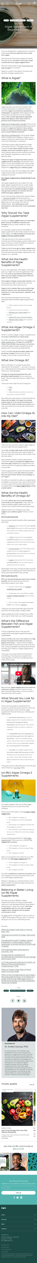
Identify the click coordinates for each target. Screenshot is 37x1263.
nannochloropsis (9, 198)
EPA (10, 389)
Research (12, 526)
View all (31, 1084)
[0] (33, 4)
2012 (11, 537)
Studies (11, 560)
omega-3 (30, 20)
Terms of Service (6, 1249)
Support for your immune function (21, 317)
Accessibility (4, 1251)
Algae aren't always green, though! (14, 124)
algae (6, 20)
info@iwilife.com (8, 1240)
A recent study (14, 548)
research (24, 605)
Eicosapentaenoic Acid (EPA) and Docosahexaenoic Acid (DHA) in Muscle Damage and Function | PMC (18, 957)
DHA (10, 387)
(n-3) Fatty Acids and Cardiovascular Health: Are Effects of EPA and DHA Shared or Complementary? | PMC (18, 964)
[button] (7, 4)
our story (17, 768)
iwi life (5, 915)
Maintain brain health (16, 319)
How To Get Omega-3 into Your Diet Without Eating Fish (14, 1131)
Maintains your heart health (18, 312)
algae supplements (8, 885)
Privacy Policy (5, 1247)
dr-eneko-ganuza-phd (18, 20)
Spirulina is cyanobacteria (10, 135)
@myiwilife (18, 1149)
